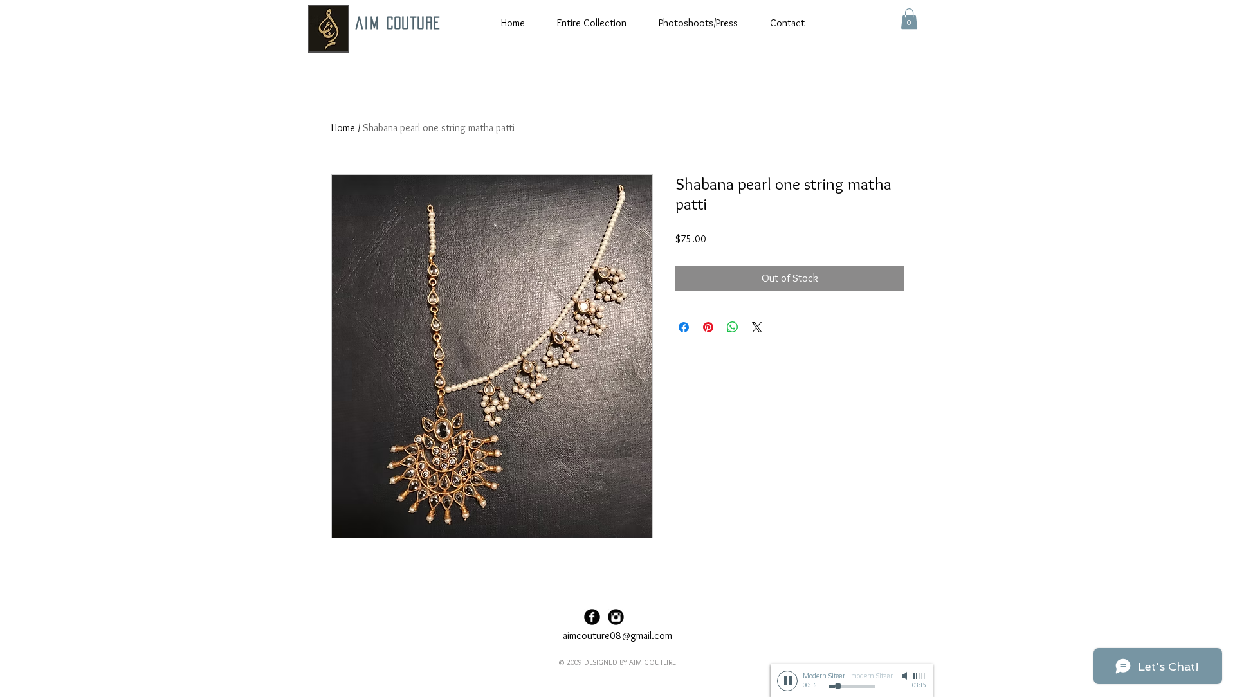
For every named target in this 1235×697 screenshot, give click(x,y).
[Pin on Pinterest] (708, 327)
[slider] (919, 676)
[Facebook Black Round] (592, 617)
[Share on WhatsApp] (732, 327)
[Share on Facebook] (683, 327)
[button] (909, 18)
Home (343, 128)
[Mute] (905, 675)
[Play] (787, 680)
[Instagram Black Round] (616, 617)
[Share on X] (757, 327)
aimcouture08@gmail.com (617, 635)
